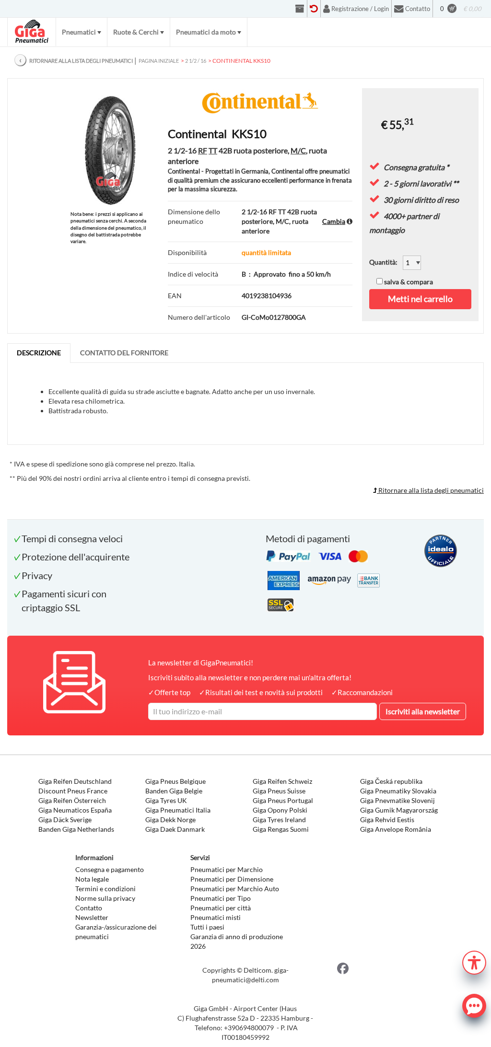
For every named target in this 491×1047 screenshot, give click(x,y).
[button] (474, 961)
